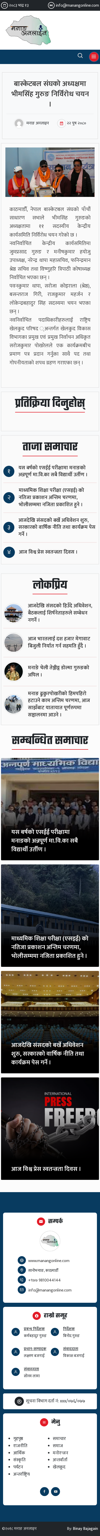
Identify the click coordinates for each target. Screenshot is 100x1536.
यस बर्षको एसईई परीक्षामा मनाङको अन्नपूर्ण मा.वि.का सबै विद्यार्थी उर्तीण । (53, 471)
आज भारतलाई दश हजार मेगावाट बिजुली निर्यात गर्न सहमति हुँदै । (59, 642)
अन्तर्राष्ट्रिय (21, 1474)
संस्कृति (19, 1460)
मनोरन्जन (60, 1453)
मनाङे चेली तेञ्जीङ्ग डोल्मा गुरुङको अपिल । (58, 671)
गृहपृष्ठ (18, 1438)
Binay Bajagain (85, 1528)
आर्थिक (19, 1453)
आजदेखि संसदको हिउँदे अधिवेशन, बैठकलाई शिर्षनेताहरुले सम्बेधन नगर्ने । (60, 613)
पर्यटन (18, 1467)
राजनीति (20, 1445)
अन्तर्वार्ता (60, 1460)
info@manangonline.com (77, 5)
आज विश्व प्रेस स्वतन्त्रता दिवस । (48, 552)
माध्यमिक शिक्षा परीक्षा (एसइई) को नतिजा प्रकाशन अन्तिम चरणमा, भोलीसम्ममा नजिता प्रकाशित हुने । (51, 497)
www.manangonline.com (48, 1260)
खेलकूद (59, 1467)
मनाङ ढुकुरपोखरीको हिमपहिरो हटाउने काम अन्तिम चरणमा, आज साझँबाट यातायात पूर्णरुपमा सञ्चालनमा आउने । (59, 704)
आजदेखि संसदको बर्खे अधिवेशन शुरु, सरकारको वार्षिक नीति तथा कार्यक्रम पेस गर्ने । (56, 527)
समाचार (59, 1438)
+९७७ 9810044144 (44, 1280)
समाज (58, 1445)
